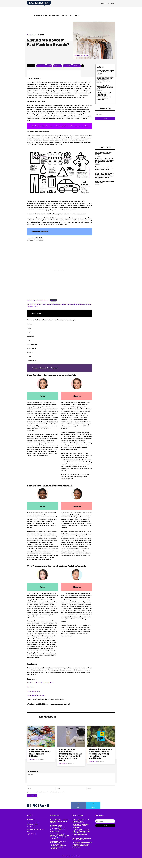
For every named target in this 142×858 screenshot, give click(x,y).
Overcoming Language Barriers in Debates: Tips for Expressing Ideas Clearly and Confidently (105, 87)
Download (53, 300)
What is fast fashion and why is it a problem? (40, 683)
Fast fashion (30, 687)
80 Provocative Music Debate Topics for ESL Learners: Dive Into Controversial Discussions (82, 845)
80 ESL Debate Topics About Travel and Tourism (81, 839)
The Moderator (31, 34)
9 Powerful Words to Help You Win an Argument (104, 181)
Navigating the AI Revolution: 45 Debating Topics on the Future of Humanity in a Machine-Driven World (105, 79)
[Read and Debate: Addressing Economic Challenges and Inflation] (41, 736)
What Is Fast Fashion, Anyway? (36, 695)
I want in (105, 118)
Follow (93, 802)
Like (78, 802)
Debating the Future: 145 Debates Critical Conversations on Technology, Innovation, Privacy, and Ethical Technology (104, 96)
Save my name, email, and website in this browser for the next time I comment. (46, 792)
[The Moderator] (32, 716)
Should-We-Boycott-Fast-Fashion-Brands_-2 (38, 300)
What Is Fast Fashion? (33, 691)
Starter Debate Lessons (81, 55)
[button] (103, 3)
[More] (82, 65)
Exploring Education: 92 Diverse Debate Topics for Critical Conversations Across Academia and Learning (81, 833)
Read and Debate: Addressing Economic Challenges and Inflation (105, 72)
